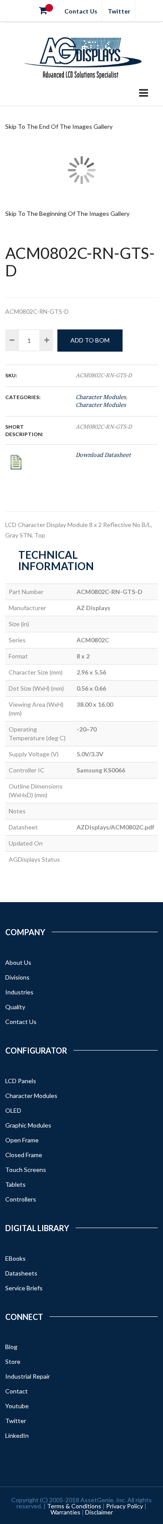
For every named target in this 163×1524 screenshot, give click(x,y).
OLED (13, 1110)
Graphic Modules (28, 1125)
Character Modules (101, 397)
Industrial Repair (27, 1376)
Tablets (15, 1184)
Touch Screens (25, 1169)
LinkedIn (17, 1435)
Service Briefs (24, 1288)
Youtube (17, 1406)
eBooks (15, 1258)
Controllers (20, 1199)
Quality (15, 1006)
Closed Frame (23, 1154)
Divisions (17, 977)
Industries (19, 992)
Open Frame (22, 1140)
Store (12, 1361)
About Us (18, 962)
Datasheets (21, 1273)
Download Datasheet (103, 455)
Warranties (65, 1512)
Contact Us (80, 11)
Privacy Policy (124, 1506)
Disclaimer (99, 1512)
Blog (11, 1346)
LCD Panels (20, 1080)
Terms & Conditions (74, 1506)
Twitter (119, 11)
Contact (16, 1391)
